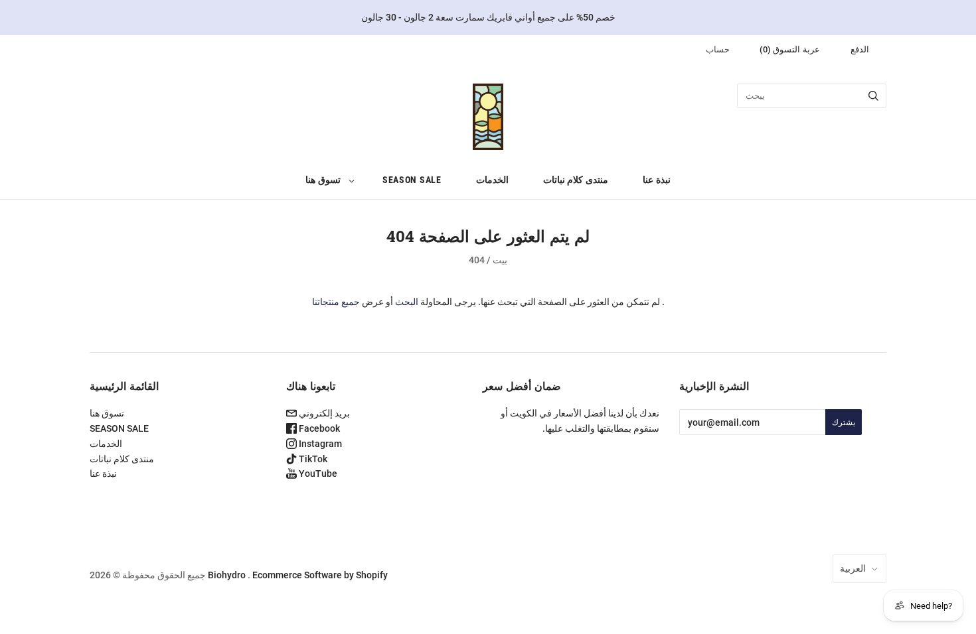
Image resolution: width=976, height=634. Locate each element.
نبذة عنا (657, 179)
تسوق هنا (323, 179)
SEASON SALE (412, 179)
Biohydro (227, 575)
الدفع (860, 49)
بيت (500, 260)
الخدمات (492, 179)
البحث (406, 301)
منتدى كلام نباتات (575, 179)
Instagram (319, 443)
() (790, 49)
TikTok (312, 459)
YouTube (317, 473)
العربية (853, 568)
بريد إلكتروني (323, 413)
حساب (718, 49)
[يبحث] (873, 96)
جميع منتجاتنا (336, 301)
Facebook (318, 428)
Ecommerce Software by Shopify (320, 575)
